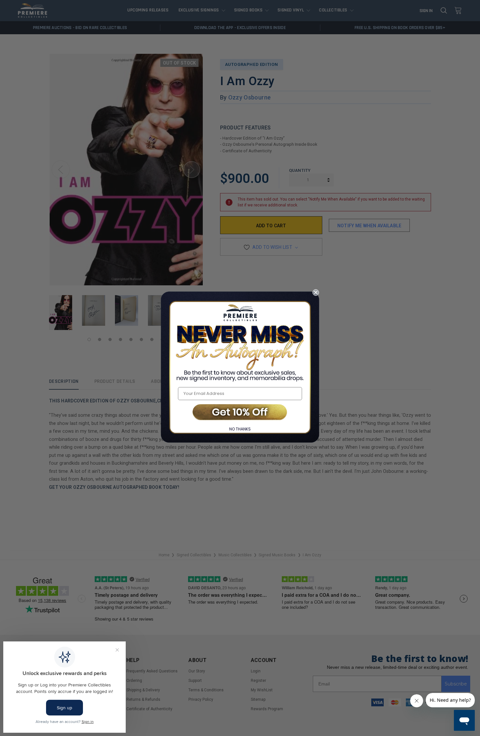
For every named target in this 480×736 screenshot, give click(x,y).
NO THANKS (240, 429)
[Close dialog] (315, 292)
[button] (240, 413)
